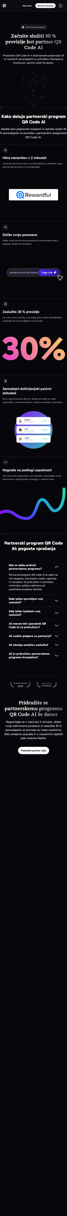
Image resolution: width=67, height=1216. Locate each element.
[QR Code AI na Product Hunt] (20, 685)
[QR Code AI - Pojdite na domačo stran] (4, 5)
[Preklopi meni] (60, 5)
